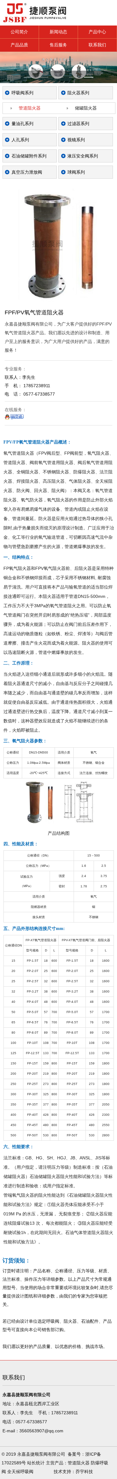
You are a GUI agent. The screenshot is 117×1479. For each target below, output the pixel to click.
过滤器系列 (78, 123)
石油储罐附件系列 (29, 155)
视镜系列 (76, 139)
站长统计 (36, 1462)
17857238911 (64, 1412)
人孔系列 (20, 139)
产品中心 (97, 31)
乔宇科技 (84, 1471)
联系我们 (97, 44)
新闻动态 (58, 31)
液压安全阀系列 (82, 155)
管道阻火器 (30, 108)
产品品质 (19, 44)
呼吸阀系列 (22, 92)
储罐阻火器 (86, 108)
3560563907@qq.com (41, 1430)
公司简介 (19, 31)
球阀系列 (76, 172)
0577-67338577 (31, 1421)
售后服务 (58, 44)
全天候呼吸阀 (20, 1471)
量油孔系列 (22, 123)
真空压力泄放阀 (27, 172)
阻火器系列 (78, 92)
